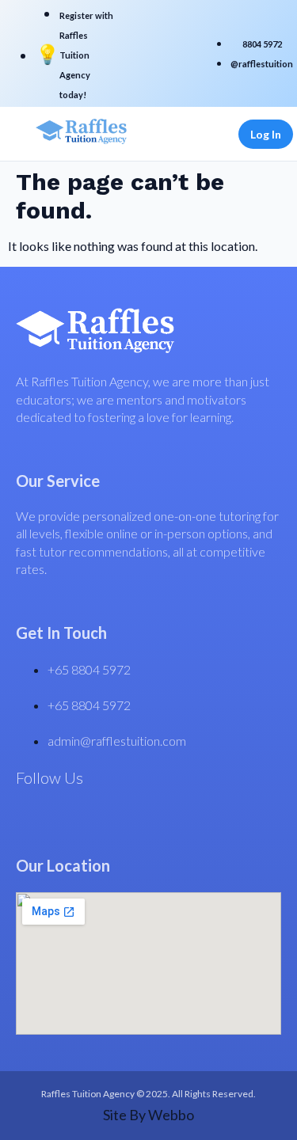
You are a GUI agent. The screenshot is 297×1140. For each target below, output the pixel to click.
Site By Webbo (148, 1114)
